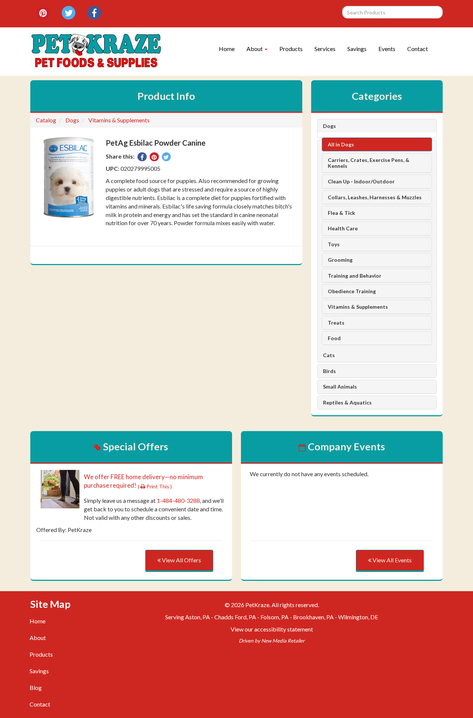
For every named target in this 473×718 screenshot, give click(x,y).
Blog (36, 687)
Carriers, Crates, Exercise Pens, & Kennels (368, 163)
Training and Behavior (354, 275)
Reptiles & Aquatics (347, 402)
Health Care (343, 228)
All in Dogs (341, 144)
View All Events (391, 559)
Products (291, 48)
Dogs (72, 119)
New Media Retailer (282, 641)
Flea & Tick (341, 213)
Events (386, 48)
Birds (329, 371)
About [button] (255, 48)
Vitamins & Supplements (119, 119)
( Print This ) (155, 486)
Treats (336, 322)
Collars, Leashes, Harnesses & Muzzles (375, 197)
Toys (334, 244)
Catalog (46, 119)
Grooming (340, 260)
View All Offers (181, 559)
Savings (357, 48)
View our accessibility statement (272, 629)
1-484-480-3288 (178, 500)
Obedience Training (352, 291)
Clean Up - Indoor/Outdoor (361, 181)
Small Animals (340, 386)
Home (227, 48)
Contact (417, 48)
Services (325, 48)
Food (334, 338)
